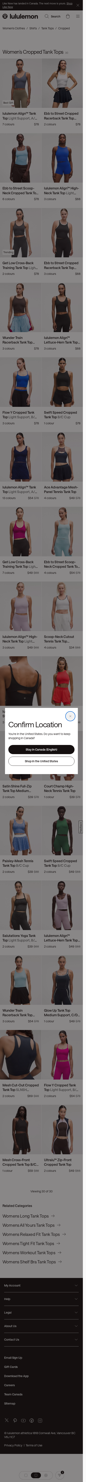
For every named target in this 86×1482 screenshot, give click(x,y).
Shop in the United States (41, 761)
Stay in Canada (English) (41, 749)
